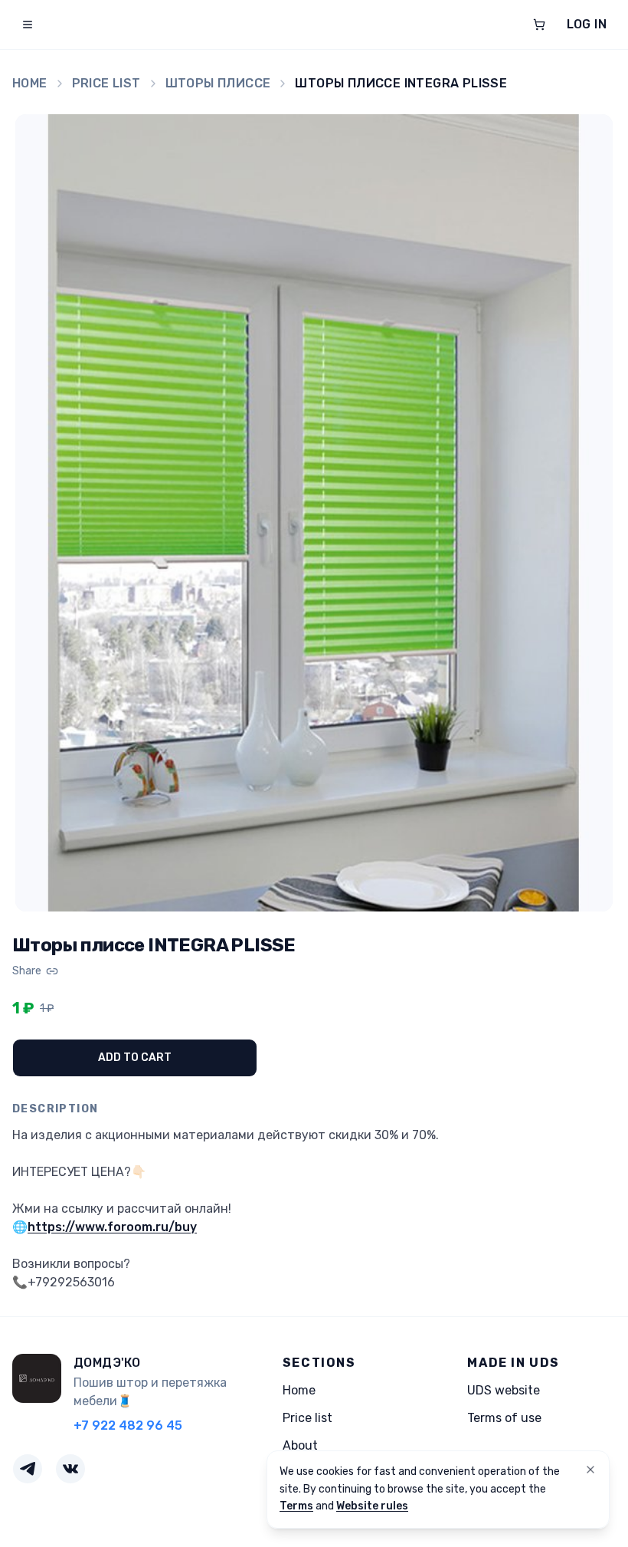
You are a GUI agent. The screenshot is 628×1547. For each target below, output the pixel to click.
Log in (587, 24)
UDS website (503, 1390)
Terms (296, 1506)
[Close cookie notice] (590, 1469)
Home (29, 83)
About (300, 1445)
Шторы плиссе (218, 83)
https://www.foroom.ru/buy (112, 1227)
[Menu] (27, 24)
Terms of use (504, 1418)
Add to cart (135, 1057)
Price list (106, 83)
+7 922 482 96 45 (128, 1425)
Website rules (372, 1506)
